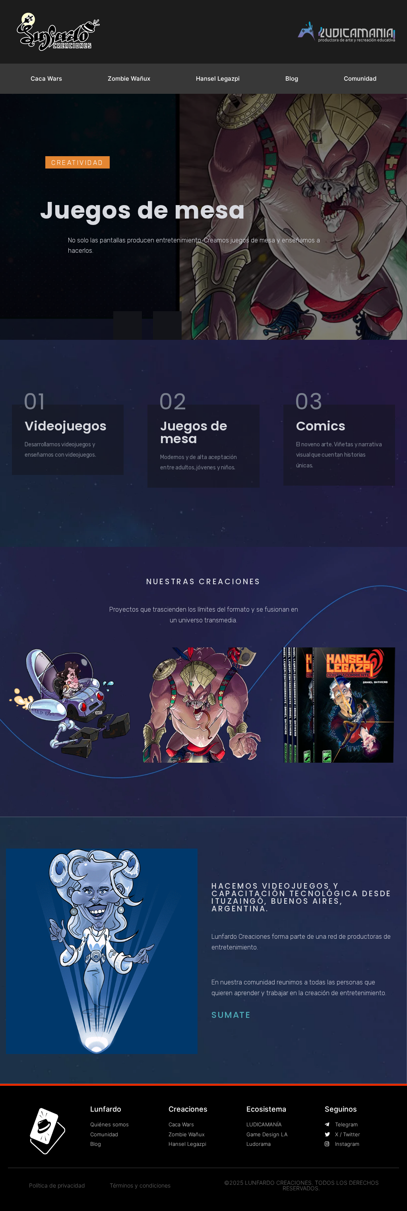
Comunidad (360, 78)
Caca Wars (46, 78)
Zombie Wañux (129, 78)
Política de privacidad (57, 1185)
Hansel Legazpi (218, 78)
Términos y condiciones (140, 1185)
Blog (291, 78)
